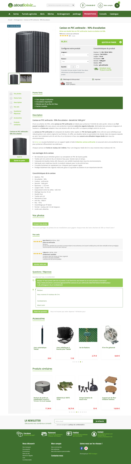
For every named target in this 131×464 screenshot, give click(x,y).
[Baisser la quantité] (77, 66)
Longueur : (64, 52)
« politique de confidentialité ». (76, 425)
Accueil (10, 20)
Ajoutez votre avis (40, 264)
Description (18, 102)
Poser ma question (40, 311)
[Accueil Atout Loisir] (9, 14)
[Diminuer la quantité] (68, 66)
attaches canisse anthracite (85, 142)
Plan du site (26, 453)
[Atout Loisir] (22, 5)
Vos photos (17, 94)
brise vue (38, 142)
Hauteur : (64, 59)
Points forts (18, 98)
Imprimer (97, 79)
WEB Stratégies (93, 454)
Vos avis (16, 107)
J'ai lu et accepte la (71, 425)
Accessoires (18, 118)
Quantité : (64, 67)
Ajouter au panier (19, 160)
